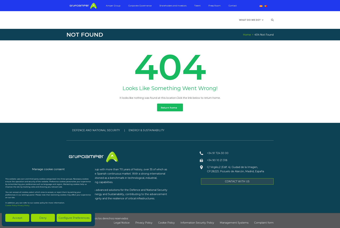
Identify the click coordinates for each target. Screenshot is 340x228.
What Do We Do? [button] (249, 20)
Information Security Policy (197, 222)
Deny (43, 218)
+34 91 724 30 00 (217, 153)
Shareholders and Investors (172, 5)
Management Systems (234, 222)
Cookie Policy (11, 205)
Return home (169, 107)
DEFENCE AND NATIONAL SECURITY (96, 130)
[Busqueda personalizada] (272, 20)
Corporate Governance (140, 5)
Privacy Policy (23, 205)
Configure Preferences (74, 218)
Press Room (214, 5)
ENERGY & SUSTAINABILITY (146, 130)
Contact (232, 5)
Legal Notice (122, 222)
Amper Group (113, 5)
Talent (197, 5)
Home (247, 34)
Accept (17, 218)
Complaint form (264, 222)
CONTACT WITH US (237, 181)
